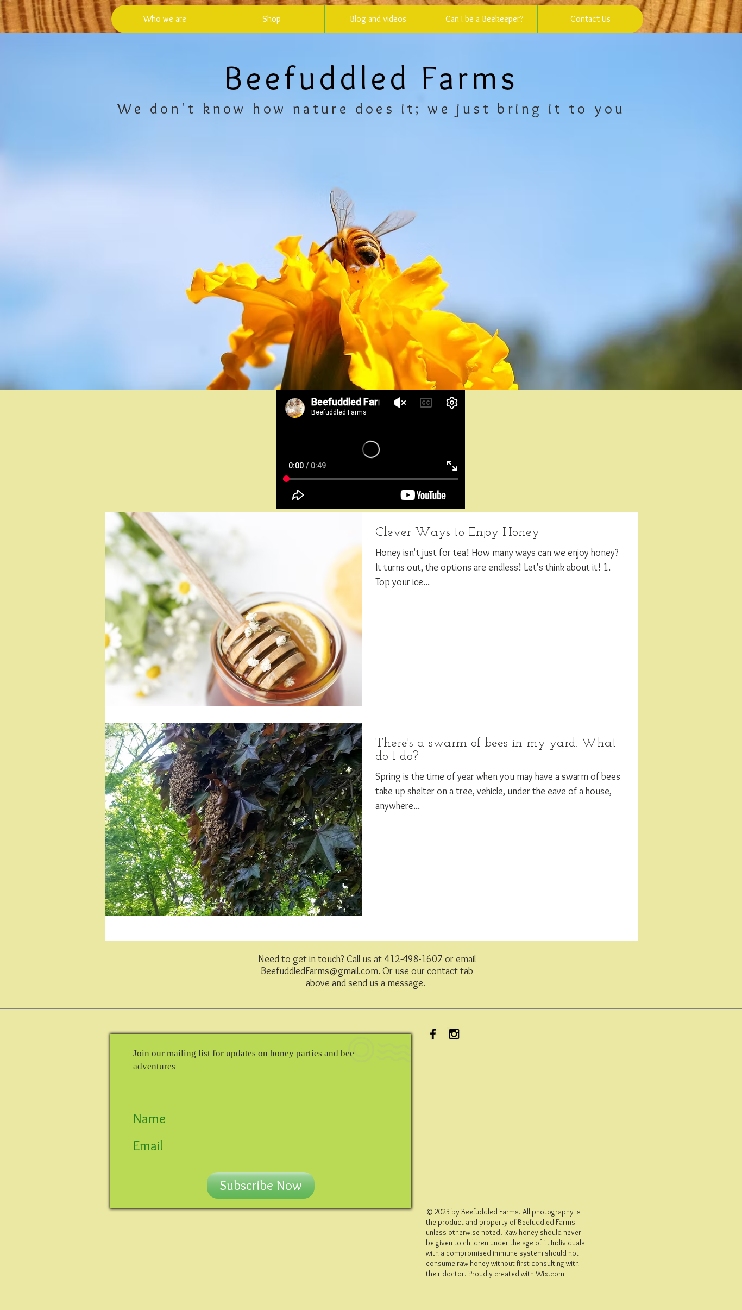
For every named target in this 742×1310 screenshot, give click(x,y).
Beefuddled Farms (371, 77)
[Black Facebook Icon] (433, 1034)
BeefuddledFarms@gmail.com (319, 971)
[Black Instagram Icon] (454, 1034)
